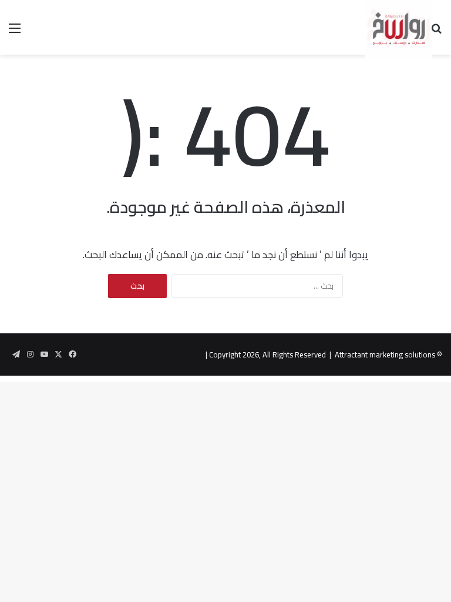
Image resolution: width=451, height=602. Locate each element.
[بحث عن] (436, 32)
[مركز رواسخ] (359, 27)
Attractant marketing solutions (385, 354)
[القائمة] (15, 32)
